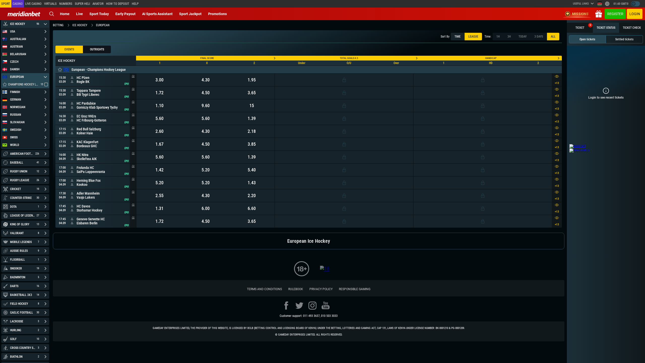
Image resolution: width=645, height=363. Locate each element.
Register (615, 14)
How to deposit (117, 4)
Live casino (33, 4)
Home (65, 14)
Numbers (65, 4)
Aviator (98, 4)
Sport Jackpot (190, 14)
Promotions (217, 14)
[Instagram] (312, 305)
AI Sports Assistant (157, 14)
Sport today (99, 14)
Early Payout (125, 14)
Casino (18, 4)
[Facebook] (286, 305)
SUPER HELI (82, 4)
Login (634, 14)
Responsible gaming (354, 289)
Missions (580, 14)
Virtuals (50, 4)
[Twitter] (299, 305)
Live (79, 14)
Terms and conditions (264, 289)
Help (135, 4)
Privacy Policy (321, 289)
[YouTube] (325, 305)
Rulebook (295, 289)
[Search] (51, 14)
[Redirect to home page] (24, 14)
